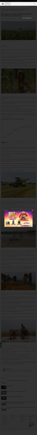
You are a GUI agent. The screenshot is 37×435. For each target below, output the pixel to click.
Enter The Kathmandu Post (27, 17)
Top (35, 428)
